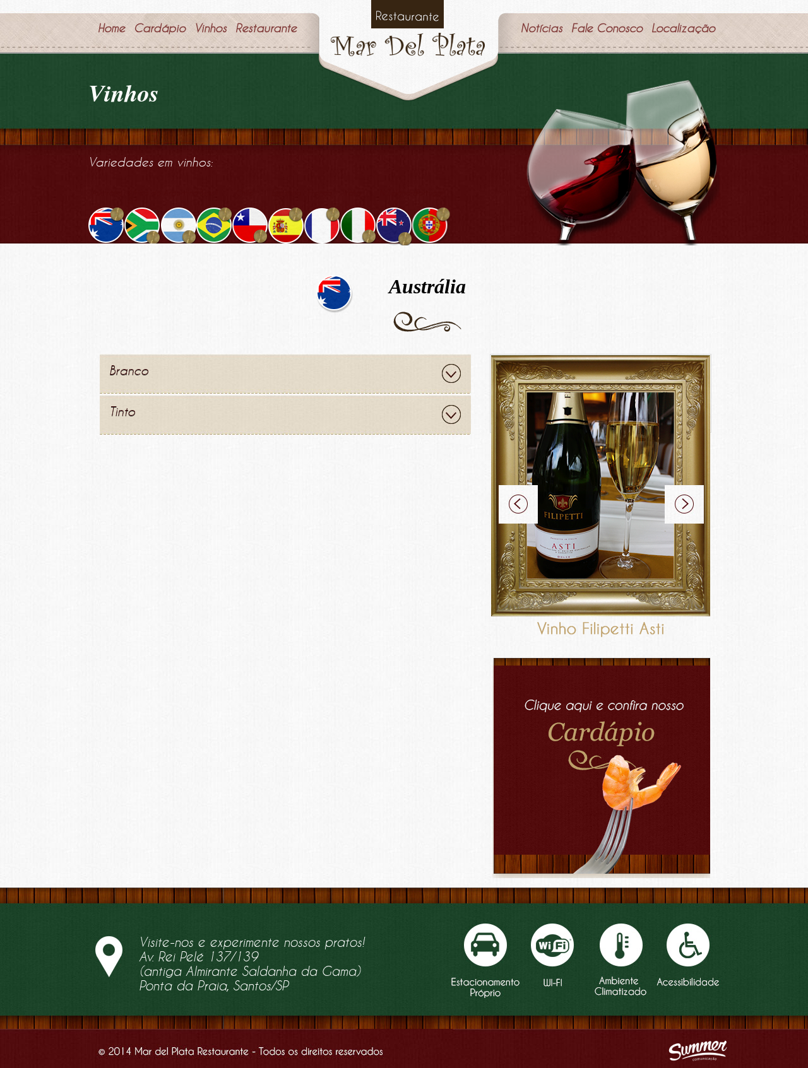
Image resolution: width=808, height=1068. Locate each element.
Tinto (122, 411)
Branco (128, 370)
